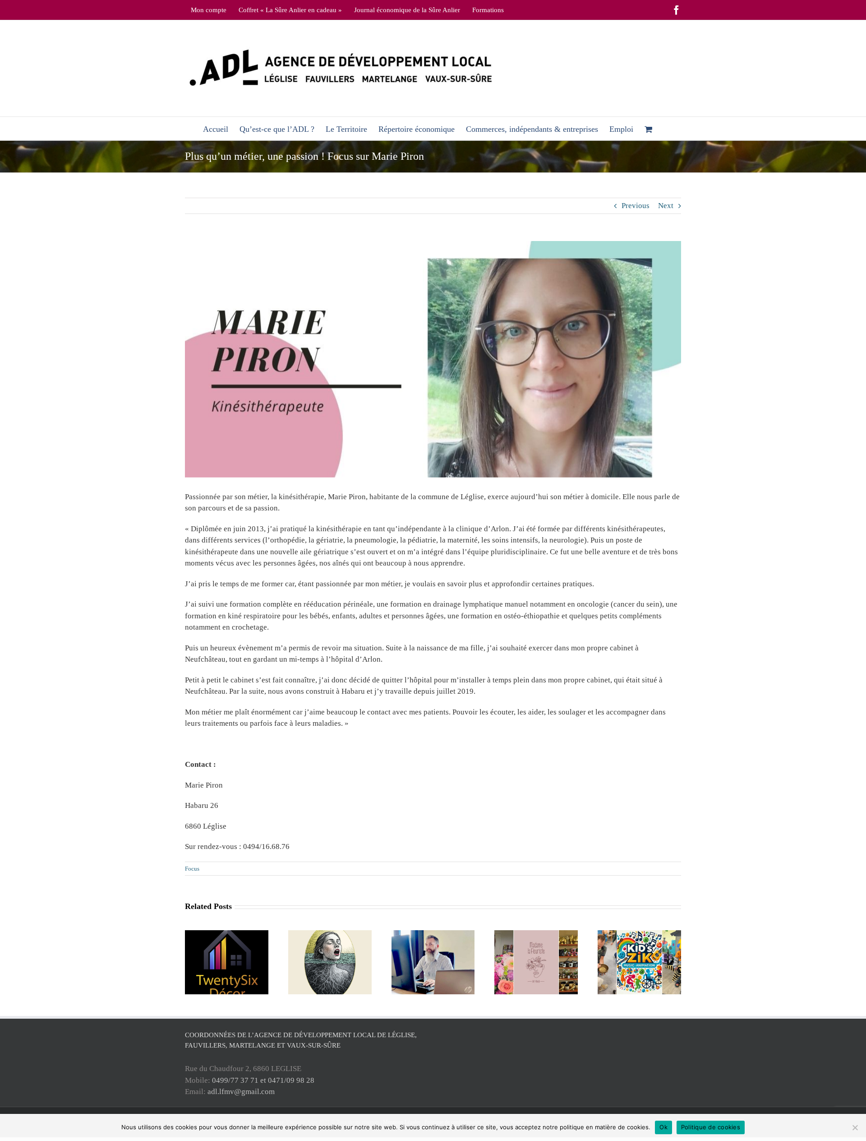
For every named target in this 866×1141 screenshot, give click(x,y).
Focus (192, 868)
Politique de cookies (710, 1127)
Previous (636, 205)
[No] (854, 1127)
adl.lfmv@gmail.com (241, 1091)
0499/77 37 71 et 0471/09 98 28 (263, 1080)
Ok (663, 1127)
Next (665, 205)
